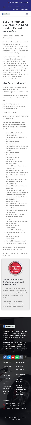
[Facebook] (5, 357)
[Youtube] (13, 357)
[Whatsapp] (17, 357)
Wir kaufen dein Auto (7, 382)
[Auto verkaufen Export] (9, 326)
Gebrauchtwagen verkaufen (7, 387)
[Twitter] (9, 357)
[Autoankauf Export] (6, 14)
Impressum (19, 366)
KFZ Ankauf (6, 379)
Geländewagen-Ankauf (7, 371)
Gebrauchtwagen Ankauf (7, 367)
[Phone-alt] (21, 357)
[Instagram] (25, 357)
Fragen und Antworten (6, 392)
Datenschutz (20, 369)
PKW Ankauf (6, 376)
